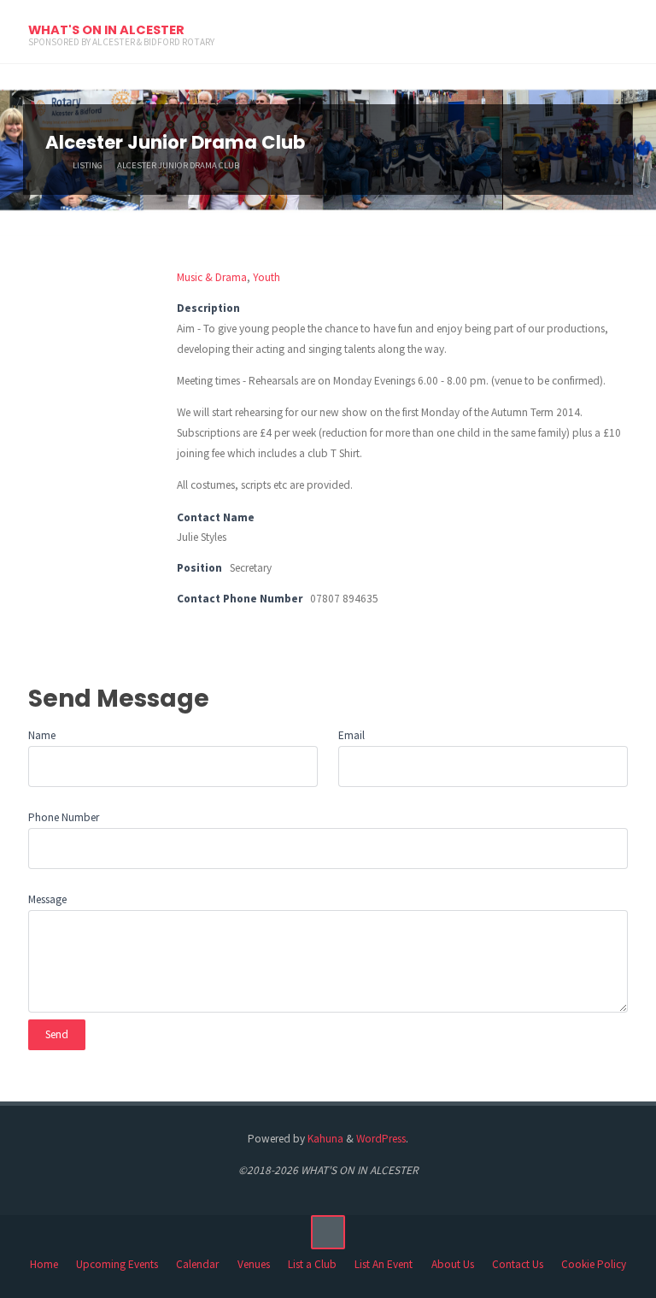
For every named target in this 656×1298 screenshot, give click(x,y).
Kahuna (324, 1138)
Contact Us (517, 1264)
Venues (253, 1264)
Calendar (197, 1264)
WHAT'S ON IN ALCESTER (106, 29)
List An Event (383, 1264)
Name (42, 735)
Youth (266, 277)
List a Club (312, 1264)
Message (47, 899)
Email (351, 735)
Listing (87, 165)
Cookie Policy (593, 1264)
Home (44, 1264)
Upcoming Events (117, 1264)
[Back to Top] (328, 1232)
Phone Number (63, 817)
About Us (452, 1264)
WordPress (381, 1138)
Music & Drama (212, 277)
